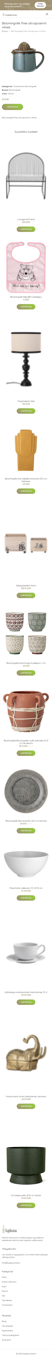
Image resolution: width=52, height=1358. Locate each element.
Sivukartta (6, 1340)
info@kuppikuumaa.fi (11, 1263)
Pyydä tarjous (40, 5)
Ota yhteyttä (7, 1326)
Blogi (4, 1321)
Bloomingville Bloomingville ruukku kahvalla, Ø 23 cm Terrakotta (26, 741)
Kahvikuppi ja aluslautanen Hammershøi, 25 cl (26, 992)
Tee (3, 1296)
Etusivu (5, 31)
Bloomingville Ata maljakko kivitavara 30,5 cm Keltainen (26, 480)
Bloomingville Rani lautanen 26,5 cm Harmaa (26, 821)
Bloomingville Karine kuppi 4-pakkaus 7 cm (26, 663)
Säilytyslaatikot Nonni (26, 585)
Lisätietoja (12, 107)
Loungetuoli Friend (26, 219)
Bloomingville (30, 86)
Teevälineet (7, 1300)
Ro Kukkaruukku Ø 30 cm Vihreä (26, 1195)
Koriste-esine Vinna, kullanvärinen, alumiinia (26, 1096)
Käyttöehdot (7, 1330)
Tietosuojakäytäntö (10, 1335)
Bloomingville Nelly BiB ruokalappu (26, 297)
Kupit (4, 1286)
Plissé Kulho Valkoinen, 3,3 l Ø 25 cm (26, 888)
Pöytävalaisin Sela (26, 401)
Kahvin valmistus (9, 1282)
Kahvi (4, 1277)
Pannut (5, 1291)
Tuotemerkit (18, 86)
